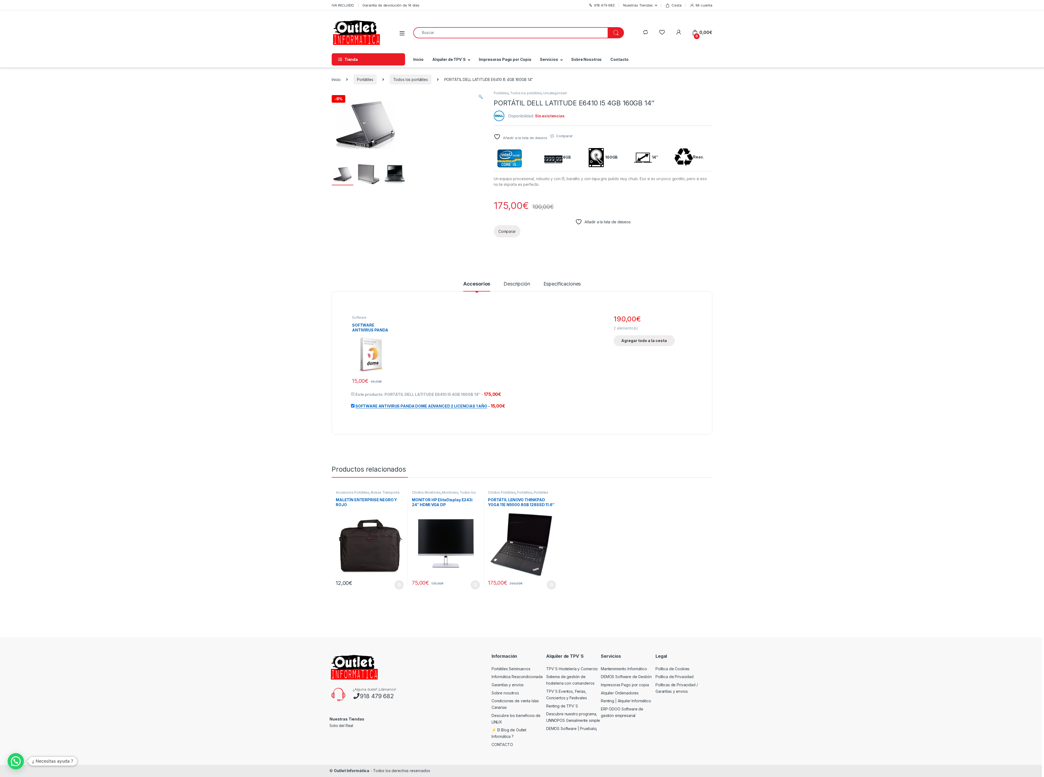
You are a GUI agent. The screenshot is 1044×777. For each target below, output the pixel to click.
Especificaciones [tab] (562, 284)
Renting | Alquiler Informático (626, 700)
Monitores (450, 492)
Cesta (676, 5)
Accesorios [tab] (476, 284)
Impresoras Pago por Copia (505, 59)
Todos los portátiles (410, 79)
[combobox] (510, 32)
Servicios (549, 59)
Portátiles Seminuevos (511, 668)
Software (359, 317)
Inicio (418, 59)
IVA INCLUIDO (343, 5)
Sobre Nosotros (586, 59)
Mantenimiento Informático (624, 668)
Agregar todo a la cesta (644, 340)
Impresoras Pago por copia (625, 684)
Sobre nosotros (505, 693)
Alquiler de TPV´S (449, 59)
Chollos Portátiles (501, 492)
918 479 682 (377, 696)
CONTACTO (502, 744)
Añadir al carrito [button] (398, 585)
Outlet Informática (351, 770)
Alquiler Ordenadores (620, 693)
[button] (480, 96)
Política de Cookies (672, 668)
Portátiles (365, 79)
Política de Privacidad (674, 676)
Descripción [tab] (517, 284)
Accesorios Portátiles (352, 492)
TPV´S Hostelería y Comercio (572, 668)
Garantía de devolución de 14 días (390, 5)
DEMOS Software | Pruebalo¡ (571, 728)
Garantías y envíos (508, 684)
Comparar (564, 136)
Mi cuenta (704, 5)
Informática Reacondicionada (517, 676)
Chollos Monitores (426, 492)
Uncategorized (555, 93)
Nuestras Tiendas (638, 5)
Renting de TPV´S (562, 706)
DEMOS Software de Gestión (626, 676)
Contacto (619, 59)
